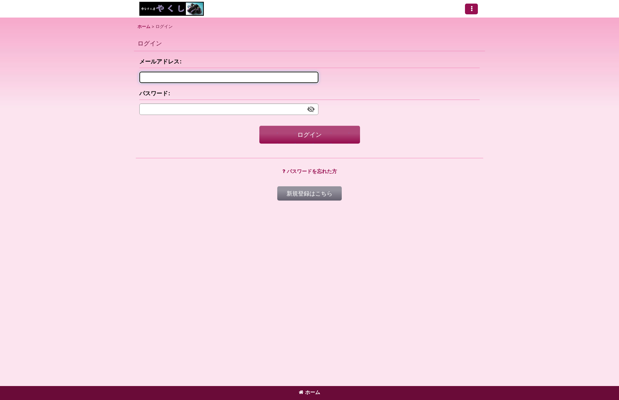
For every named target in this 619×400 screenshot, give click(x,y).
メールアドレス (159, 61)
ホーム (312, 392)
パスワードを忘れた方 (312, 171)
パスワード (153, 93)
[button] (471, 9)
